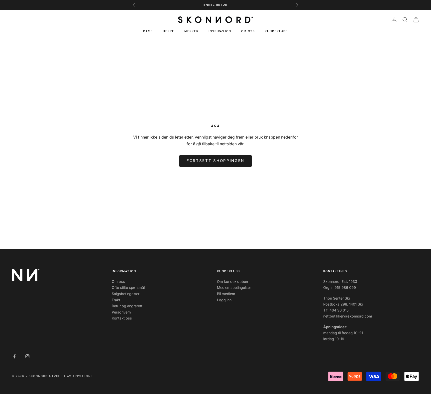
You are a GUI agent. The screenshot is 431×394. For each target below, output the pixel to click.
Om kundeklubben (232, 281)
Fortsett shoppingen (215, 160)
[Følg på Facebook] (14, 356)
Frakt (116, 300)
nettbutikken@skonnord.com (347, 316)
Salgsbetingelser (125, 294)
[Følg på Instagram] (27, 356)
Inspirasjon (220, 31)
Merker (191, 31)
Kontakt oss (122, 318)
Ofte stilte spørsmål (128, 287)
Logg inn (224, 300)
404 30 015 (339, 310)
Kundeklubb (276, 31)
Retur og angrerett (127, 306)
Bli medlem (226, 294)
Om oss (248, 31)
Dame (148, 31)
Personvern (121, 312)
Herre (168, 31)
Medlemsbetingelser (234, 287)
